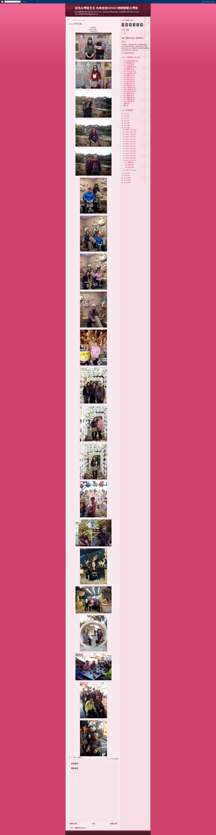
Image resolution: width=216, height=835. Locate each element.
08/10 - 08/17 (129, 139)
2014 (125, 128)
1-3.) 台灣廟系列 (129, 67)
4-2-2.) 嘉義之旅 (128, 89)
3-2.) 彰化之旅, (129, 164)
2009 (125, 182)
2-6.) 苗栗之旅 (128, 79)
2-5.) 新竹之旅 (128, 77)
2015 (125, 125)
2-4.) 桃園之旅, (129, 162)
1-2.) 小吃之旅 (128, 65)
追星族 (126, 103)
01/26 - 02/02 (129, 160)
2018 (125, 118)
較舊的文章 (113, 823)
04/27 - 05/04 (129, 151)
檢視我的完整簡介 (129, 53)
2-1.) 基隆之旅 (128, 69)
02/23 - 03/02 (129, 158)
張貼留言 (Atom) (80, 828)
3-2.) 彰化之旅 (128, 83)
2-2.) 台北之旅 (128, 71)
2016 (125, 123)
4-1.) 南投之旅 (128, 85)
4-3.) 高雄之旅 (128, 93)
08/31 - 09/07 (129, 137)
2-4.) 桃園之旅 (128, 75)
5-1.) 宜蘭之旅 (128, 97)
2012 (125, 175)
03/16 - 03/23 (129, 155)
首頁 (93, 823)
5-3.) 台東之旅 (128, 101)
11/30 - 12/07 (129, 132)
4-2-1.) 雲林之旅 (128, 87)
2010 (125, 180)
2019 (125, 116)
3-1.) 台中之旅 (114, 758)
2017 (125, 120)
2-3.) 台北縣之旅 (129, 73)
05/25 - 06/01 (129, 146)
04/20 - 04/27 (129, 153)
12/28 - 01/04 (129, 129)
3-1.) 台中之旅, (129, 167)
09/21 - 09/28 (129, 134)
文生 (125, 41)
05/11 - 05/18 (129, 148)
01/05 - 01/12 (129, 170)
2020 (125, 113)
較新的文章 (73, 823)
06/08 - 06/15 (129, 144)
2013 (125, 173)
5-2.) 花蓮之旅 (128, 99)
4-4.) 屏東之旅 (128, 95)
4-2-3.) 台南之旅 (128, 91)
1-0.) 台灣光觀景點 (129, 61)
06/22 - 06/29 (129, 141)
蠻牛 (125, 105)
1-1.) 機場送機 (128, 63)
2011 (125, 178)
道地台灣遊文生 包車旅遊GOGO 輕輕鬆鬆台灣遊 (106, 8)
